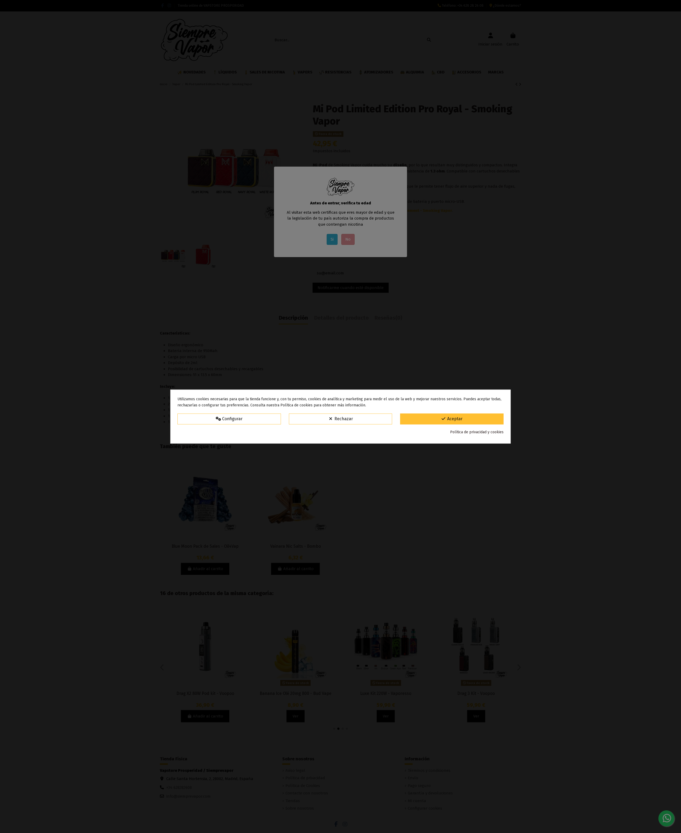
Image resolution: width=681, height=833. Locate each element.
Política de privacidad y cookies (477, 432)
